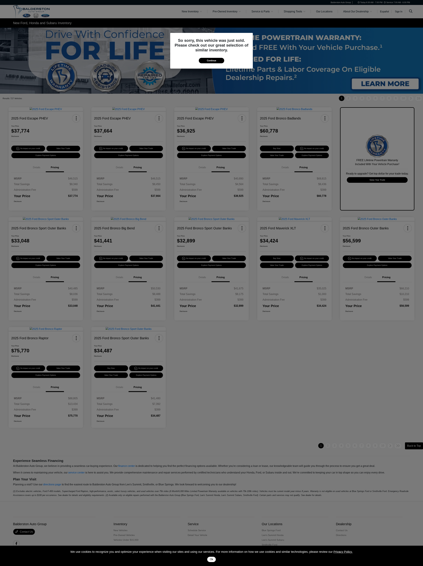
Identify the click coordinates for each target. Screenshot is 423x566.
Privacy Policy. (343, 551)
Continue (211, 60)
